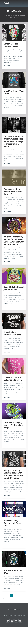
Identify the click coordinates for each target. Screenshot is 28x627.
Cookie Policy (21, 615)
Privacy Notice (12, 615)
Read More (7, 65)
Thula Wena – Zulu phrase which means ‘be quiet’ (13, 191)
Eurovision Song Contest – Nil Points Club (12, 523)
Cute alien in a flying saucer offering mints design (13, 425)
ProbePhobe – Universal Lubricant (12, 333)
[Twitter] (16, 621)
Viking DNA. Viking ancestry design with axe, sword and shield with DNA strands (13, 474)
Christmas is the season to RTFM (11, 45)
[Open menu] (23, 3)
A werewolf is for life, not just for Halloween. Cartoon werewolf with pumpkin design (14, 240)
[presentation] (14, 32)
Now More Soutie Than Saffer (14, 92)
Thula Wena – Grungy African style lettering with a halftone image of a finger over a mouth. (13, 141)
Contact (5, 615)
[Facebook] (8, 621)
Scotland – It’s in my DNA (13, 571)
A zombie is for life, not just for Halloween (14, 288)
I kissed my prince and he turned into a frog (13, 378)
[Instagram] (12, 621)
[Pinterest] (20, 621)
